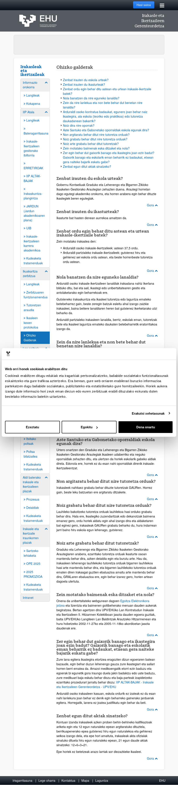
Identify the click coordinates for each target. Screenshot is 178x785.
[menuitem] (35, 93)
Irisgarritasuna (22, 780)
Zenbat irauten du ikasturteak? (84, 84)
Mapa (85, 780)
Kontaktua (68, 780)
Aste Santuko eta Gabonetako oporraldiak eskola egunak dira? (106, 130)
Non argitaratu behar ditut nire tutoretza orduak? (96, 134)
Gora (151, 205)
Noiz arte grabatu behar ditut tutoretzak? (91, 143)
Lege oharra (46, 780)
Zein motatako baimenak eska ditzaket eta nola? (96, 148)
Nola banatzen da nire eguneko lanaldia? (91, 98)
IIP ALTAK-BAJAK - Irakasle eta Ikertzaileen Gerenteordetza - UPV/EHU (105, 684)
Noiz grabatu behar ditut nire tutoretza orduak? (95, 139)
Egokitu (86, 427)
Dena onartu (145, 427)
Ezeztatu (32, 427)
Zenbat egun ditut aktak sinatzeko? (87, 166)
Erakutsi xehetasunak (148, 413)
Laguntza (101, 780)
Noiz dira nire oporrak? (78, 125)
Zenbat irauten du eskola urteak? (86, 80)
